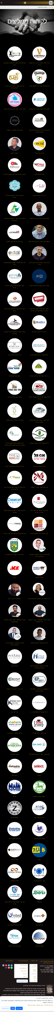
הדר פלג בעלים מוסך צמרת (14, 241)
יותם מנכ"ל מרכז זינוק (14, 598)
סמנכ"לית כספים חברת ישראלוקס (39, 109)
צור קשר (25, 976)
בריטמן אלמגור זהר (14, 838)
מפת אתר (25, 973)
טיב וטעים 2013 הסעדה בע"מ (39, 533)
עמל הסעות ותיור (39, 174)
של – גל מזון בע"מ (39, 881)
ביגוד (39, 859)
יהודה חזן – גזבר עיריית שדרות (15, 554)
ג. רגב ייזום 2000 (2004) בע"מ (39, 376)
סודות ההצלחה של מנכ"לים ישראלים (34, 985)
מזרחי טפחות (15, 881)
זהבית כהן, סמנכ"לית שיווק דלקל (39, 285)
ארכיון (35, 980)
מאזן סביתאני (39, 946)
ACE (14, 577)
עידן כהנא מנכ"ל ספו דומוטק (39, 643)
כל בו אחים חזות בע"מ (14, 355)
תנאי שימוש (40, 1005)
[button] (25, 3)
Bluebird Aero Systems (39, 332)
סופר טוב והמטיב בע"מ (15, 397)
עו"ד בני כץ (14, 712)
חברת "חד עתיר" (39, 153)
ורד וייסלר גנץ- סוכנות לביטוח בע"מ (39, 598)
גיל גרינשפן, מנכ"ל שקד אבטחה (39, 443)
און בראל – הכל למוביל (39, 733)
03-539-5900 (44, 970)
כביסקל (39, 902)
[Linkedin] (9, 965)
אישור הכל (19, 1008)
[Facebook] (11, 965)
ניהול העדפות (5, 1008)
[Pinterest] (6, 965)
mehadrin (15, 775)
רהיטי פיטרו (14, 666)
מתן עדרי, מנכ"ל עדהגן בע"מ (14, 420)
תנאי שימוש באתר (23, 968)
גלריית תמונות (34, 977)
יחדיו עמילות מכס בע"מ (15, 925)
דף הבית (51, 7)
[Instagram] (6, 968)
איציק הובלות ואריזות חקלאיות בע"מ (15, 174)
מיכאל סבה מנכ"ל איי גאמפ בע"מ (39, 86)
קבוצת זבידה (14, 817)
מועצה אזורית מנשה (39, 796)
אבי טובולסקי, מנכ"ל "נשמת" (39, 487)
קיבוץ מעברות (14, 754)
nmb (14, 796)
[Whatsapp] (11, 968)
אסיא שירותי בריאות (15, 946)
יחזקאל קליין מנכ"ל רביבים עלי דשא (39, 241)
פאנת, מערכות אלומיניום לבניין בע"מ (15, 533)
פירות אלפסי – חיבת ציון (14, 733)
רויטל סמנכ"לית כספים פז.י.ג (39, 712)
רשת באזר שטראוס (14, 376)
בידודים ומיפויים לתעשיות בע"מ (14, 466)
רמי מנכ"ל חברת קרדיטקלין (14, 689)
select (39, 775)
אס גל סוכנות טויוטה (39, 466)
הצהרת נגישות (24, 971)
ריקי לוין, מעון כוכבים (39, 195)
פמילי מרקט (39, 577)
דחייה (12, 1008)
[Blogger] (3, 965)
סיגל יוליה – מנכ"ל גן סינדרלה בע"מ (14, 109)
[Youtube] (9, 968)
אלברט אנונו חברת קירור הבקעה (39, 218)
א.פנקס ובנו (39, 925)
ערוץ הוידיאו (34, 973)
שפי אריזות (14, 859)
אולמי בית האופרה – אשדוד (15, 130)
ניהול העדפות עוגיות (22, 981)
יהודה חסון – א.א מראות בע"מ (39, 355)
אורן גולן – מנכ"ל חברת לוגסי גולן (39, 754)
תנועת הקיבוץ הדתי (39, 838)
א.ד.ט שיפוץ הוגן (39, 817)
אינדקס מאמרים (34, 970)
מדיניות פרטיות (24, 965)
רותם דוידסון (14, 153)
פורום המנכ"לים (34, 966)
